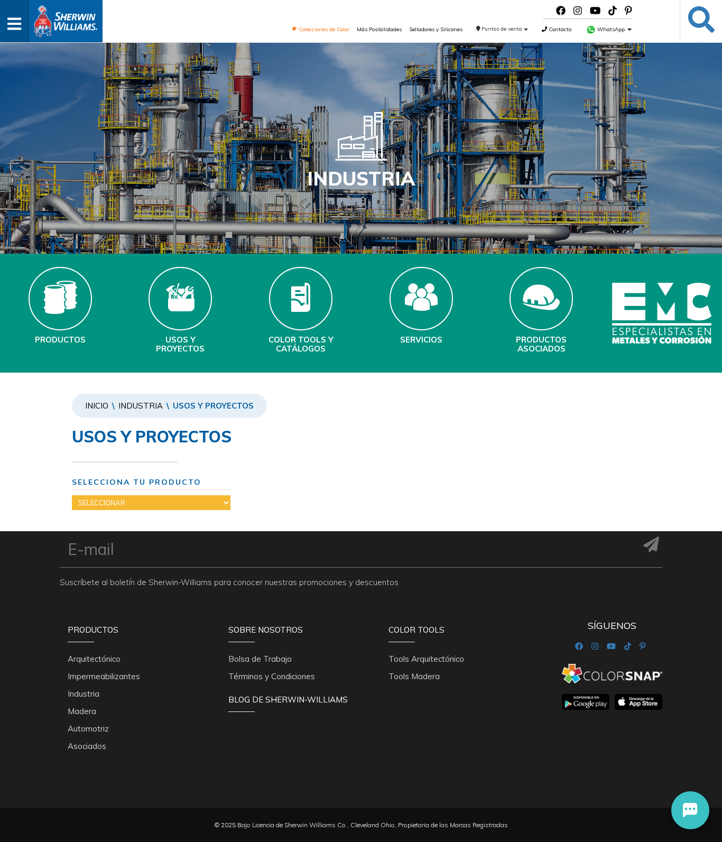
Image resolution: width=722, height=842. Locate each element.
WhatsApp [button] (611, 29)
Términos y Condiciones (271, 676)
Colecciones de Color (323, 29)
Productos (93, 630)
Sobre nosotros (265, 630)
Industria (140, 406)
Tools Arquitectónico (426, 659)
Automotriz (88, 729)
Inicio (96, 406)
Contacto (559, 29)
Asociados (87, 746)
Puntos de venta (502, 28)
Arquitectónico (94, 659)
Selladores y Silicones (435, 29)
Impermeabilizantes (104, 676)
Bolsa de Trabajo (260, 659)
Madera (82, 711)
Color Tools (416, 630)
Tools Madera (414, 676)
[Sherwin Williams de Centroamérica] (65, 18)
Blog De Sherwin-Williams (288, 700)
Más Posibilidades (379, 29)
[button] (690, 810)
